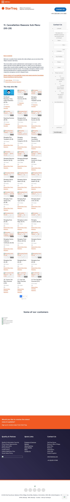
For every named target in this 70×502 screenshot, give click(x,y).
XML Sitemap (31, 497)
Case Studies (28, 447)
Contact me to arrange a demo (60, 79)
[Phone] (43, 490)
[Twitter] (30, 490)
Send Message (57, 132)
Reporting (6, 108)
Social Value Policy (7, 453)
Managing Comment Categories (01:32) (22, 139)
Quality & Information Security (10, 442)
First (64, 45)
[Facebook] (34, 490)
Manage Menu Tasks (22, 125)
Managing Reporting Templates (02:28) (36, 98)
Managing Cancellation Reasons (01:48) (35, 139)
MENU (7, 2)
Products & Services (30, 442)
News (26, 449)
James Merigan (8, 80)
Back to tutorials (8, 55)
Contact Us (60, 9)
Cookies (38, 497)
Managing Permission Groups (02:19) (36, 160)
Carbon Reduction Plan (8, 451)
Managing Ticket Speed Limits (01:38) (8, 200)
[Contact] (39, 490)
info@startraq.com (52, 456)
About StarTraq (29, 446)
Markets (27, 444)
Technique (48, 497)
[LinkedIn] (26, 490)
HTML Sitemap (23, 497)
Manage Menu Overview (10, 81)
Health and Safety (7, 446)
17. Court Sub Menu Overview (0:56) (22, 281)
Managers (19, 81)
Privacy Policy (6, 447)
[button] (3, 2)
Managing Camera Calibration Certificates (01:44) (9, 240)
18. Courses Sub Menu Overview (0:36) (8, 281)
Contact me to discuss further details (60, 87)
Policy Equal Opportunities (9, 444)
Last (64, 49)
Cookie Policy (6, 449)
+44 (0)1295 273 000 (58, 13)
